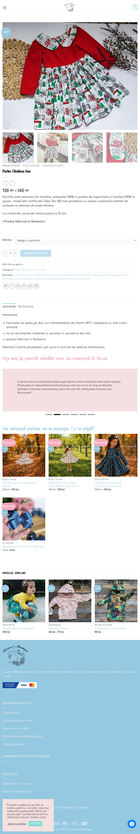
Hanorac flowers (59, 628)
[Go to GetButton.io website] (131, 830)
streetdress (71, 279)
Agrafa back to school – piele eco (24, 546)
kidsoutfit (121, 275)
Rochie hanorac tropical (18, 628)
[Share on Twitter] (18, 286)
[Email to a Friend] (24, 286)
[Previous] (9, 76)
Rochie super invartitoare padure (19, 484)
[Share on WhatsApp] (6, 286)
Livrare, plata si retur (17, 720)
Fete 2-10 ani (31, 165)
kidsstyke (8, 279)
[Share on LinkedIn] (36, 286)
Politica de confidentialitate (22, 736)
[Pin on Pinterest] (30, 286)
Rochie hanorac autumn (110, 628)
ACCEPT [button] (35, 823)
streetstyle (84, 279)
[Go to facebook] (132, 824)
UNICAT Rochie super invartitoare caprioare (63, 484)
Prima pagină (11, 165)
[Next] (130, 76)
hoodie (66, 275)
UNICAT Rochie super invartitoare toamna (108, 484)
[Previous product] (12, 183)
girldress (56, 275)
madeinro (39, 279)
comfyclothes (34, 275)
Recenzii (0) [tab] (25, 307)
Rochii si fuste (53, 165)
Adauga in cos (36, 253)
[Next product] (5, 183)
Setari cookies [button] (17, 823)
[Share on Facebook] (12, 286)
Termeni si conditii (16, 728)
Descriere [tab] (9, 307)
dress (46, 275)
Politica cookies (14, 744)
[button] (5, 7)
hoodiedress (78, 275)
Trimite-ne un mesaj (17, 783)
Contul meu (11, 712)
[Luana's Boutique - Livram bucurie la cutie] (70, 7)
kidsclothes (93, 275)
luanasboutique (23, 279)
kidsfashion (108, 275)
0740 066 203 (22, 791)
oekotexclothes (54, 279)
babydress (19, 275)
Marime (7, 240)
